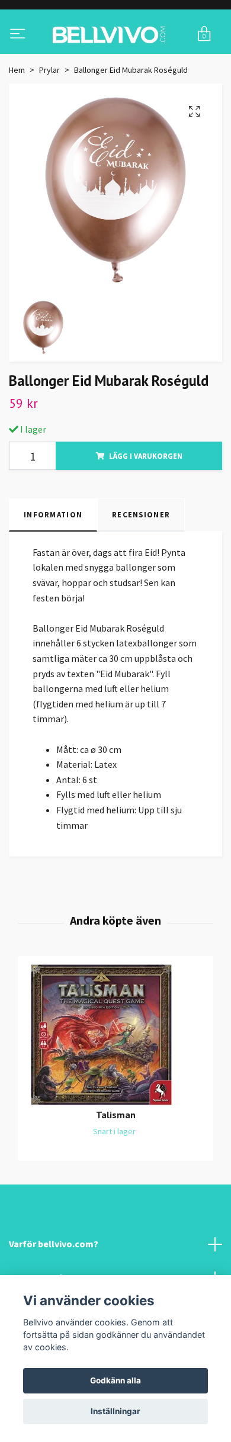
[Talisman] (115, 1083)
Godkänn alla (115, 1380)
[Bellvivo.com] (115, 59)
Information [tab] (53, 563)
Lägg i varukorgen (145, 504)
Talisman (116, 1163)
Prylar (49, 117)
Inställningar (115, 1411)
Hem (17, 117)
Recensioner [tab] (141, 563)
